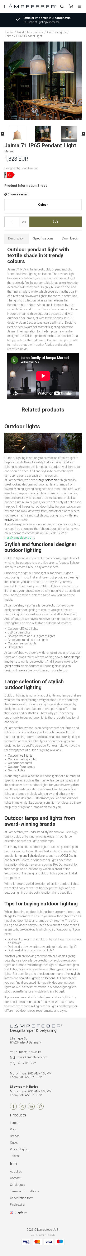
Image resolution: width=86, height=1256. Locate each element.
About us (16, 1171)
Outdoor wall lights (20, 755)
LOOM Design (68, 855)
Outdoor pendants (20, 763)
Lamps (14, 1122)
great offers (12, 666)
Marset (14, 860)
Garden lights (16, 770)
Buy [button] (55, 221)
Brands (15, 1136)
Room (14, 1129)
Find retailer (17, 1204)
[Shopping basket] (71, 6)
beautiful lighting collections (37, 978)
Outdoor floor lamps (21, 766)
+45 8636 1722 (26, 1063)
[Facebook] (13, 1108)
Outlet (14, 1142)
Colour (43, 204)
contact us (33, 1001)
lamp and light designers (31, 855)
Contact (15, 1178)
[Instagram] (22, 1108)
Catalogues (17, 1184)
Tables (14, 1156)
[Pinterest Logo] (40, 1108)
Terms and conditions (24, 1191)
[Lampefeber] (30, 6)
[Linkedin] (31, 1108)
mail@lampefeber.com (32, 1057)
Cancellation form (22, 1198)
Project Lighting (20, 1149)
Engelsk (20, 1212)
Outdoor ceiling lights (22, 759)
